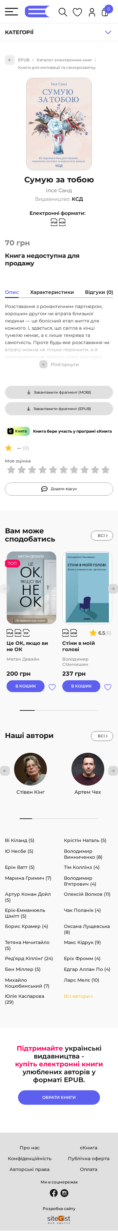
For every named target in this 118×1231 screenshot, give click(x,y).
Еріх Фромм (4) (82, 958)
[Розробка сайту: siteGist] (59, 1220)
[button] (113, 589)
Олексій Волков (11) (87, 894)
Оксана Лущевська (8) (87, 929)
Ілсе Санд (59, 191)
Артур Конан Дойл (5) (28, 897)
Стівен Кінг (30, 792)
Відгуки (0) (99, 292)
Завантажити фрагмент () (62, 392)
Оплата (88, 1169)
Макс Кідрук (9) (82, 942)
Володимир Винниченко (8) (83, 854)
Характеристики (52, 292)
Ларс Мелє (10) (81, 980)
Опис (12, 292)
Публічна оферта (88, 1158)
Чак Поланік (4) (82, 910)
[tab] (12, 292)
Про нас (30, 1148)
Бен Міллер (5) (23, 969)
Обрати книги (59, 1097)
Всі (101, 535)
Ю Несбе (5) (19, 851)
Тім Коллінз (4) (82, 867)
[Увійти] (92, 13)
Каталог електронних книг (64, 59)
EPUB (24, 59)
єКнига (88, 1148)
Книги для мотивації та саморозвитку (57, 67)
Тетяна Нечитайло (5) (27, 945)
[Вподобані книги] (77, 13)
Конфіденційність (29, 1158)
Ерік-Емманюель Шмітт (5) (25, 913)
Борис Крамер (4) (26, 926)
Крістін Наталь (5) (85, 840)
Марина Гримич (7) (28, 878)
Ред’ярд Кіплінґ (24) (29, 958)
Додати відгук (64, 488)
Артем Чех (87, 792)
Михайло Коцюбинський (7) (27, 983)
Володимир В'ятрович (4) (80, 881)
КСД (77, 199)
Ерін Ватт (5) (20, 867)
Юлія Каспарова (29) (24, 999)
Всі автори (77, 996)
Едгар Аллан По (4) (87, 969)
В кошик (25, 686)
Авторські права (29, 1169)
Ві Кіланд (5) (19, 840)
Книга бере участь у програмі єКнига (72, 431)
